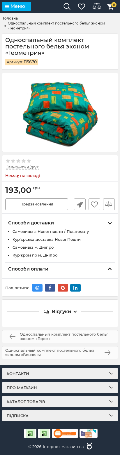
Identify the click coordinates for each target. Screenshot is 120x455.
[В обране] (94, 204)
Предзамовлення (36, 204)
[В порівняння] (109, 204)
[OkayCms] (88, 446)
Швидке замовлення (80, 204)
